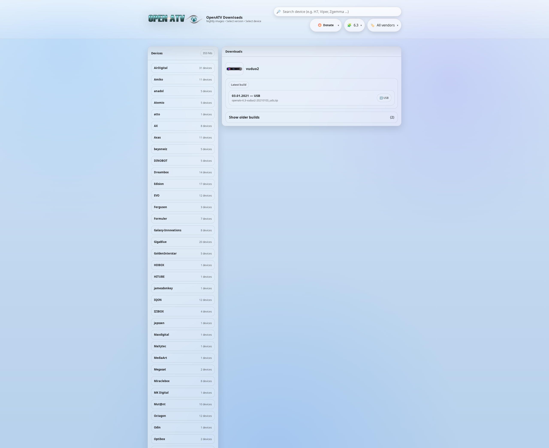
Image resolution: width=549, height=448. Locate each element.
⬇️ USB (384, 98)
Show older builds (311, 117)
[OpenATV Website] (176, 19)
